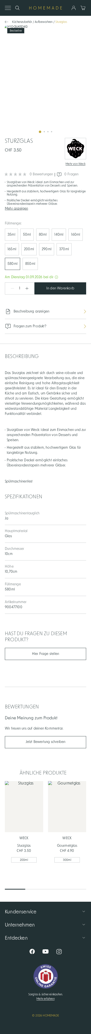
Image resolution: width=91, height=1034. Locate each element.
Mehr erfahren (45, 998)
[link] (45, 81)
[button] (45, 208)
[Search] (17, 8)
